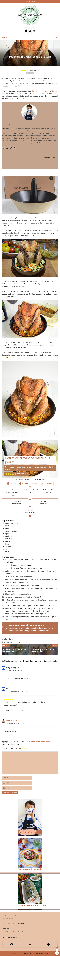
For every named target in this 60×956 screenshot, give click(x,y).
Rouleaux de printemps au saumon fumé (14, 650)
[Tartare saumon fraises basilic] (30, 873)
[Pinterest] (33, 31)
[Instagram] (30, 31)
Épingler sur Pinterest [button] (29, 483)
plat (6, 639)
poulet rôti (20, 93)
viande (11, 639)
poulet (26, 642)
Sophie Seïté (11, 720)
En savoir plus (49, 157)
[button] (57, 38)
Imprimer (12, 483)
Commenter (48, 483)
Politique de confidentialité (11, 916)
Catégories (6, 928)
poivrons (19, 642)
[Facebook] (26, 31)
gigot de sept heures (39, 91)
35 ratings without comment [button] (38, 741)
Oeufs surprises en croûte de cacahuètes (43, 650)
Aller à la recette (30, 73)
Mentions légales (8, 918)
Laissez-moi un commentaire (20, 628)
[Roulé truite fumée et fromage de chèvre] (30, 909)
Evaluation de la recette (11, 748)
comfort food (9, 642)
